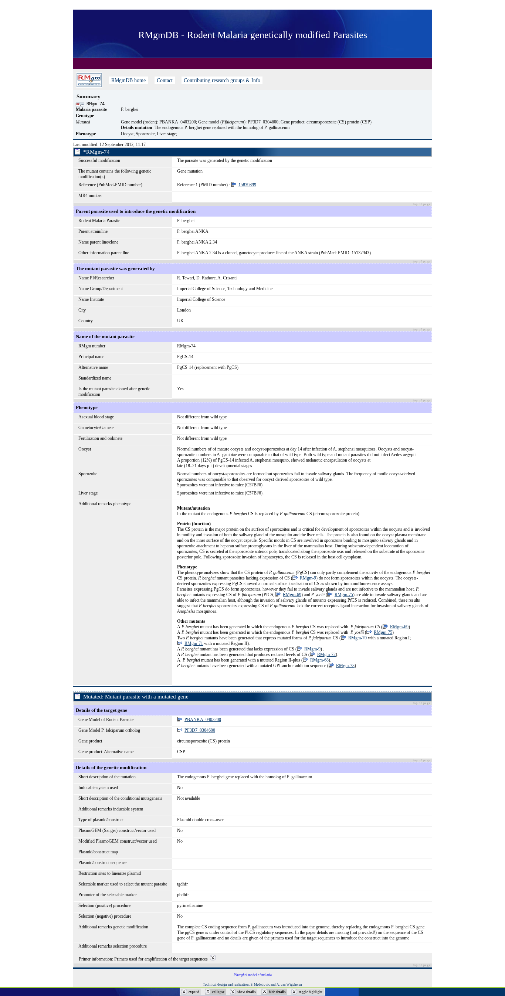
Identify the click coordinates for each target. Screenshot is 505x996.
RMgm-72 (326, 654)
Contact (164, 80)
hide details (277, 992)
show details (246, 992)
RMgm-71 (193, 643)
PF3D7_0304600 (199, 730)
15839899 (247, 184)
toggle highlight (310, 992)
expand (194, 992)
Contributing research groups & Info (222, 80)
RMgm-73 (345, 665)
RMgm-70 (357, 637)
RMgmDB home (128, 80)
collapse (218, 992)
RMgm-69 (292, 594)
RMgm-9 (308, 578)
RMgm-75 (344, 594)
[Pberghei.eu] (89, 80)
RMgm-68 (319, 660)
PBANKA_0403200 (202, 719)
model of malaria (253, 975)
